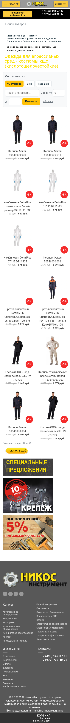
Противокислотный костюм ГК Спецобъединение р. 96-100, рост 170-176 (17, 315)
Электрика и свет (45, 639)
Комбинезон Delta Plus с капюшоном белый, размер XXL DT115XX (17, 206)
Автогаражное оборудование (10, 613)
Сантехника (42, 608)
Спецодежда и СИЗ (46, 616)
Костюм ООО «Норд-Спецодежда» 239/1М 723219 (52, 431)
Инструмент (9, 622)
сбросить (48, 101)
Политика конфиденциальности (14, 684)
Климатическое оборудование (11, 627)
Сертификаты (10, 660)
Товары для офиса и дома (50, 635)
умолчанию (14, 83)
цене (29, 83)
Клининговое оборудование (18, 633)
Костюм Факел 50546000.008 (17, 153)
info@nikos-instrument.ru (17, 13)
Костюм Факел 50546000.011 (52, 153)
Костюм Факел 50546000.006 (52, 259)
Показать (31, 101)
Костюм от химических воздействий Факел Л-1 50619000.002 (52, 376)
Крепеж (7, 637)
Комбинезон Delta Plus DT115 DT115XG (52, 204)
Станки (40, 620)
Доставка (8, 668)
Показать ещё (17, 450)
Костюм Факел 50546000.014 (17, 429)
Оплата (7, 664)
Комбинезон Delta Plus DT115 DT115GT (17, 259)
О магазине (9, 656)
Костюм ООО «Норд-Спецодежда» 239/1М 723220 (17, 376)
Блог (5, 675)
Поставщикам (10, 671)
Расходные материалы (15, 640)
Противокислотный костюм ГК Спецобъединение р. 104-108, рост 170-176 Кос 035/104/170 (52, 317)
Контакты (8, 679)
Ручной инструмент (46, 604)
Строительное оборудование (51, 624)
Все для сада (10, 618)
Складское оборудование (50, 612)
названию (43, 83)
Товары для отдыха (46, 631)
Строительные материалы (50, 628)
